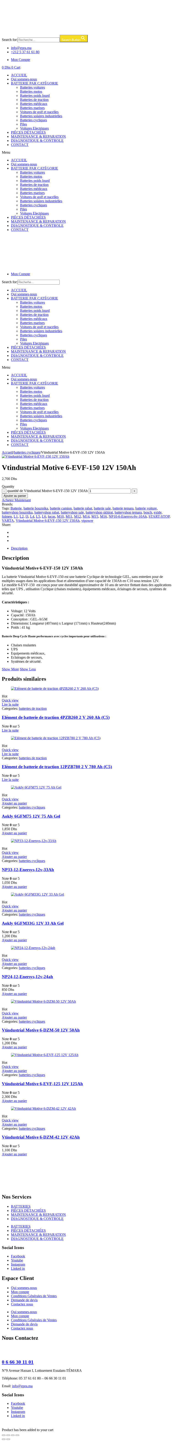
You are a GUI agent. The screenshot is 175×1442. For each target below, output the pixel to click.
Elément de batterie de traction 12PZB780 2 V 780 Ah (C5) (57, 766)
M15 (94, 516)
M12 (77, 516)
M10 (60, 516)
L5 (38, 516)
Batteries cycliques (33, 120)
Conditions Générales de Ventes (34, 1296)
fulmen (7, 516)
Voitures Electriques (34, 128)
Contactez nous (22, 1304)
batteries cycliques (27, 452)
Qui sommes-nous (24, 79)
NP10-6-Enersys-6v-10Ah (128, 516)
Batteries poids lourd (35, 95)
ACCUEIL (19, 75)
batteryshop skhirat (99, 512)
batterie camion (61, 508)
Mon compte (20, 1292)
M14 (86, 516)
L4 (32, 516)
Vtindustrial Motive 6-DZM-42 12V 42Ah (41, 1137)
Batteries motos (31, 91)
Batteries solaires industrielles (41, 116)
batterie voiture (146, 508)
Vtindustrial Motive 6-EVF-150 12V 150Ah (48, 520)
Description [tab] (19, 548)
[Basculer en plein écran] (8, 1435)
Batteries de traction (34, 100)
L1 (16, 516)
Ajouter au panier (15, 495)
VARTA (8, 520)
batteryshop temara (128, 512)
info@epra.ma (22, 1386)
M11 (69, 516)
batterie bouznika (35, 508)
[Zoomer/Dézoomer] (3, 1435)
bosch (148, 512)
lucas (51, 516)
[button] (87, 152)
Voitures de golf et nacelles (39, 112)
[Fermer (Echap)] (17, 1435)
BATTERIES (21, 1206)
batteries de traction (33, 708)
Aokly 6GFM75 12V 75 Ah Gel (31, 816)
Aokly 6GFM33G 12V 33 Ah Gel (33, 923)
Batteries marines (32, 108)
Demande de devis (24, 1300)
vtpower (87, 520)
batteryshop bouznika (17, 512)
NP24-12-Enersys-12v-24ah (27, 976)
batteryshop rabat (46, 512)
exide (158, 512)
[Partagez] (13, 1435)
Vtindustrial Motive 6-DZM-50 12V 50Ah (41, 1030)
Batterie (16, 508)
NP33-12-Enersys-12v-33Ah (28, 869)
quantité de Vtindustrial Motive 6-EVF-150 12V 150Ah (47, 491)
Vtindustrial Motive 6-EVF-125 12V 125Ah (42, 1083)
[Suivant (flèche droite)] (8, 1439)
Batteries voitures (32, 87)
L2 (22, 516)
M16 (103, 516)
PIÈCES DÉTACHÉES (28, 132)
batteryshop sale (72, 512)
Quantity (8, 486)
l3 (27, 516)
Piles (23, 124)
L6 (44, 516)
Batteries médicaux (33, 104)
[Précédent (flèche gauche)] (3, 1439)
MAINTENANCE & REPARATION (38, 136)
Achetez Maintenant (16, 500)
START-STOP (159, 516)
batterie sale (102, 508)
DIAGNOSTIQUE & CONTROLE (37, 140)
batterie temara (123, 508)
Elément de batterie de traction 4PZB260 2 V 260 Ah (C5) (56, 717)
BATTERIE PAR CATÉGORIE (34, 83)
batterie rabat (83, 508)
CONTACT (19, 145)
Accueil (7, 452)
